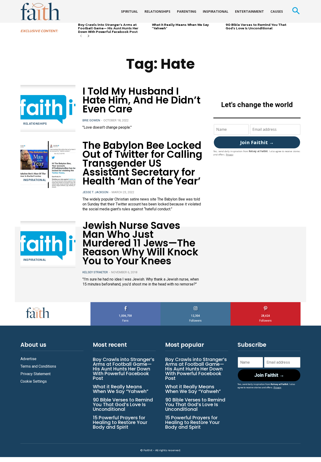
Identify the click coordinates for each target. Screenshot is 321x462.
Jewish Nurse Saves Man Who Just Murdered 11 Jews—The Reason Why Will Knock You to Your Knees (140, 243)
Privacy (229, 154)
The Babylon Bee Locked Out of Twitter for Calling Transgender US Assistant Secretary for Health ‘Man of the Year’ (142, 163)
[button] (296, 11)
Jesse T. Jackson (95, 192)
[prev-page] (81, 36)
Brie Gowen (91, 120)
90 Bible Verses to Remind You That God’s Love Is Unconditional (256, 26)
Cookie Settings (33, 381)
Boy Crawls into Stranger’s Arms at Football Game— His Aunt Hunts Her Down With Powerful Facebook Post (108, 28)
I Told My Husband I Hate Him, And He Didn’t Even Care (141, 100)
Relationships (35, 123)
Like (125, 303)
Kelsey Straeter (95, 272)
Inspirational (34, 180)
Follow (195, 303)
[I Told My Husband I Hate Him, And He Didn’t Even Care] (47, 108)
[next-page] (88, 36)
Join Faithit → (257, 142)
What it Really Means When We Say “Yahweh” (180, 26)
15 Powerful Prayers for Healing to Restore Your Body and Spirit (120, 422)
